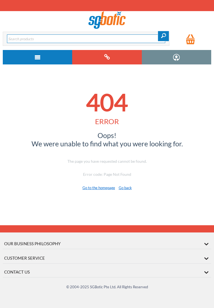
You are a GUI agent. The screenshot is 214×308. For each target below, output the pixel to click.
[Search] (163, 36)
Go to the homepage (98, 188)
